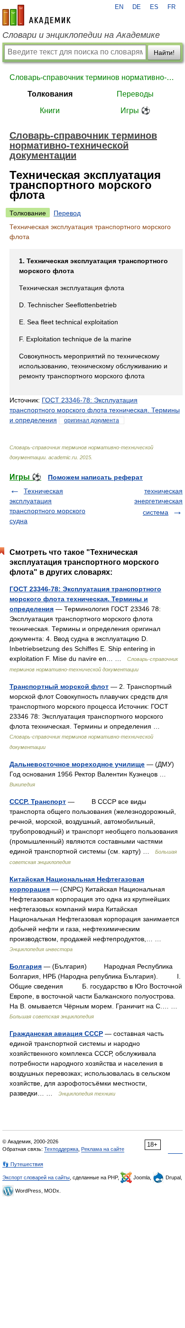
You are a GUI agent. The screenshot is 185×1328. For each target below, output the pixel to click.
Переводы (135, 94)
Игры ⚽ (135, 111)
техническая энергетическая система (158, 501)
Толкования (50, 94)
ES (154, 7)
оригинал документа (91, 420)
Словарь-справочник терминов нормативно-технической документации (92, 77)
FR (171, 7)
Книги (50, 111)
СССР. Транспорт (37, 801)
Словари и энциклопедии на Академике (81, 35)
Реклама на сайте (102, 1149)
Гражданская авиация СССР (56, 1033)
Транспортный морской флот (59, 686)
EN (119, 7)
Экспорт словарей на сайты (36, 1177)
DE (136, 7)
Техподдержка (61, 1149)
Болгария (25, 966)
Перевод (67, 213)
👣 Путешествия (22, 1164)
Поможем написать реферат (95, 477)
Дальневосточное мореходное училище (77, 764)
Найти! (164, 52)
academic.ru (36, 15)
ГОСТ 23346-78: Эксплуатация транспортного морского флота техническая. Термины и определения (94, 410)
